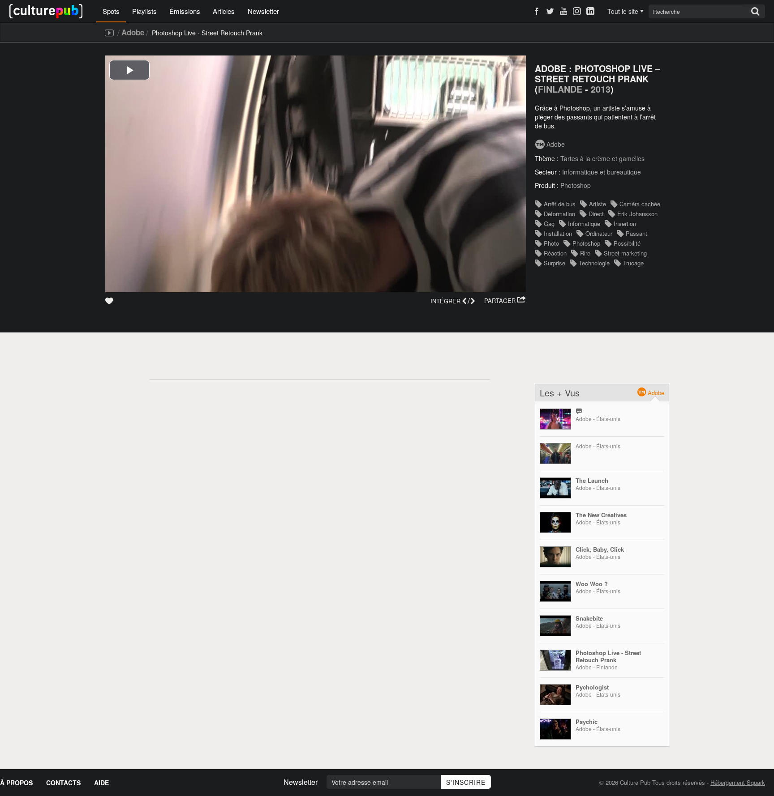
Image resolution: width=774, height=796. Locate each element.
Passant (636, 233)
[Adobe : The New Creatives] (555, 522)
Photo (551, 243)
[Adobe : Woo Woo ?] (555, 591)
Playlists (144, 11)
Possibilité (627, 243)
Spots (111, 11)
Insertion (625, 223)
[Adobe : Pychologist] (555, 694)
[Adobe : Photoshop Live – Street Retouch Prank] (555, 660)
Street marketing (625, 253)
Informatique (584, 223)
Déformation (559, 213)
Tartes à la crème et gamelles (602, 158)
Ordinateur (598, 233)
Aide (101, 782)
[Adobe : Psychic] (555, 729)
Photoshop (575, 185)
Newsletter (263, 11)
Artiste (597, 204)
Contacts (63, 782)
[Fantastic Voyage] (555, 419)
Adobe (132, 32)
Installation (558, 233)
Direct (596, 213)
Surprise (554, 263)
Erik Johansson (637, 213)
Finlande (560, 89)
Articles (224, 11)
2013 (601, 89)
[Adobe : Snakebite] (555, 625)
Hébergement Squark (737, 782)
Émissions (184, 11)
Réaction (555, 253)
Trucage (633, 263)
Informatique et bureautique (601, 171)
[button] (505, 300)
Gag (549, 223)
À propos (16, 782)
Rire (585, 253)
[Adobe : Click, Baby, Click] (555, 556)
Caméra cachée (639, 204)
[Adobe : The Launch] (555, 487)
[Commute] (555, 453)
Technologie (594, 263)
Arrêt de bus (560, 204)
